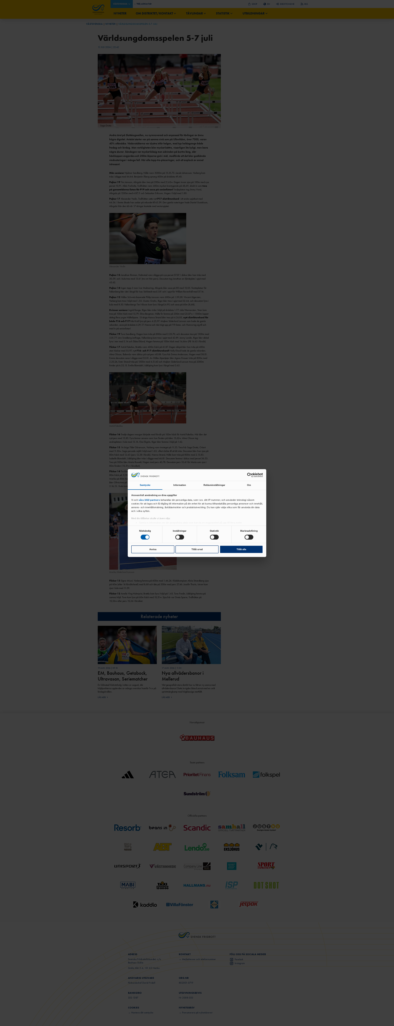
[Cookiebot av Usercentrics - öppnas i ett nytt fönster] (249, 475)
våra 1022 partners (149, 500)
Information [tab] (179, 485)
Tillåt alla (241, 549)
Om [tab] (249, 485)
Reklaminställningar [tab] (214, 485)
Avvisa (152, 549)
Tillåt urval (197, 549)
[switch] (179, 537)
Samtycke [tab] (145, 485)
